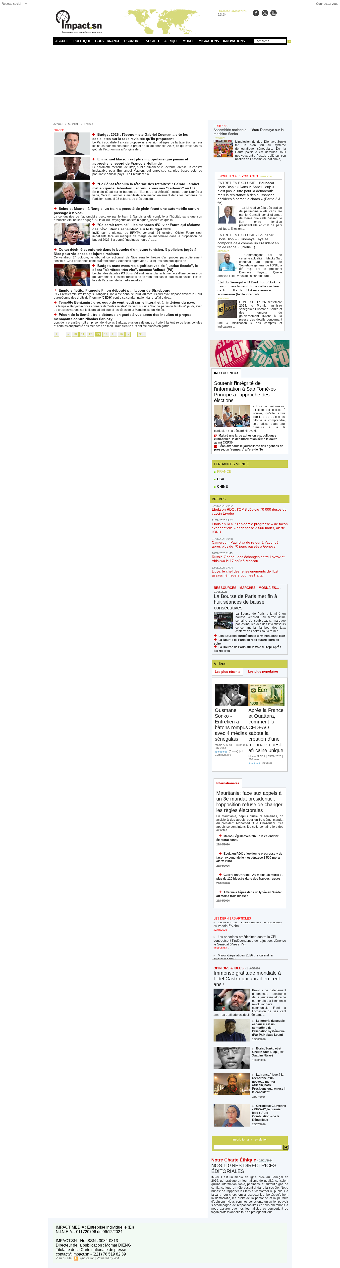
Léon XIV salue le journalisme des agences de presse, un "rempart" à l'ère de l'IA (248, 447)
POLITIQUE (82, 41)
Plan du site (64, 1258)
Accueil (58, 124)
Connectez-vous (327, 3)
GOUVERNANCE (107, 41)
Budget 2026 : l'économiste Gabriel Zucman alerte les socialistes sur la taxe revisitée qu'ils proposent (140, 136)
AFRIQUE (171, 41)
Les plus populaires (263, 671)
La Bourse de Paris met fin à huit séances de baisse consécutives (245, 601)
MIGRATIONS (209, 41)
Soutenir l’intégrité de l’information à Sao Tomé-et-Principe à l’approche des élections (245, 391)
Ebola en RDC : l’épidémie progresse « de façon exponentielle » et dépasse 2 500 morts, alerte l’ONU (250, 528)
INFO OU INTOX (226, 373)
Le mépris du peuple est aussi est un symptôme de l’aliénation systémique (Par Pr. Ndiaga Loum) (268, 1028)
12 (90, 334)
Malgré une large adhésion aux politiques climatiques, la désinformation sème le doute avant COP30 (245, 439)
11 (82, 334)
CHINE (222, 486)
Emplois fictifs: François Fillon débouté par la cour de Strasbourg (114, 290)
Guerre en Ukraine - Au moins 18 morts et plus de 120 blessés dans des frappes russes (249, 876)
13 (98, 334)
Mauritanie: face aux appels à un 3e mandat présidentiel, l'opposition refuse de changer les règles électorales (249, 801)
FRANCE (223, 471)
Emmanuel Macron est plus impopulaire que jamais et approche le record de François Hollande (140, 161)
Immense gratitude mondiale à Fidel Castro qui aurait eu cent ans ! (247, 978)
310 (141, 334)
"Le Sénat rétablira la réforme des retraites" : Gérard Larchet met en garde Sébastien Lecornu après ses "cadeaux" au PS (145, 186)
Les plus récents (227, 672)
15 (113, 334)
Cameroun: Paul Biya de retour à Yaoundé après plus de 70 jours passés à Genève (245, 544)
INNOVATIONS (234, 41)
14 (106, 334)
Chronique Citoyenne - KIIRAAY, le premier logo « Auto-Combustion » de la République (269, 1113)
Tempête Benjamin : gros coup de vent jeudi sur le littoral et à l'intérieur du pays (127, 302)
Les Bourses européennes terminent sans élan (252, 636)
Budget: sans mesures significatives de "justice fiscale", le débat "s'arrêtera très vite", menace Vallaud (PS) (145, 268)
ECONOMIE (133, 41)
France (88, 124)
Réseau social (11, 3)
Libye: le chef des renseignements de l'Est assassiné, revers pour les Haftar (245, 573)
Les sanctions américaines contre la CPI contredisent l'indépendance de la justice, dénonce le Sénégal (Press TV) (250, 935)
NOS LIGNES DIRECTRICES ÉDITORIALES (243, 1168)
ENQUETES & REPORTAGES (238, 176)
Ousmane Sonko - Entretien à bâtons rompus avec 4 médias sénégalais (231, 724)
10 (75, 334)
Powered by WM (108, 1258)
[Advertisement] (170, 82)
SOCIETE (153, 41)
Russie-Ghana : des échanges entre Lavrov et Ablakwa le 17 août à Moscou (248, 559)
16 (121, 334)
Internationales (227, 783)
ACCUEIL (62, 41)
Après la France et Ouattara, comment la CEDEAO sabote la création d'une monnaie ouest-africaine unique (265, 730)
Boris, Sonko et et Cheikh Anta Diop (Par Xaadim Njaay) (267, 1052)
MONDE (189, 41)
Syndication (87, 1258)
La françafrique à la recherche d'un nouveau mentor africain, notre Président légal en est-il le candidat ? (268, 1083)
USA (220, 479)
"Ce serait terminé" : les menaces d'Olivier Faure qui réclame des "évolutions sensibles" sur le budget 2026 (146, 227)
